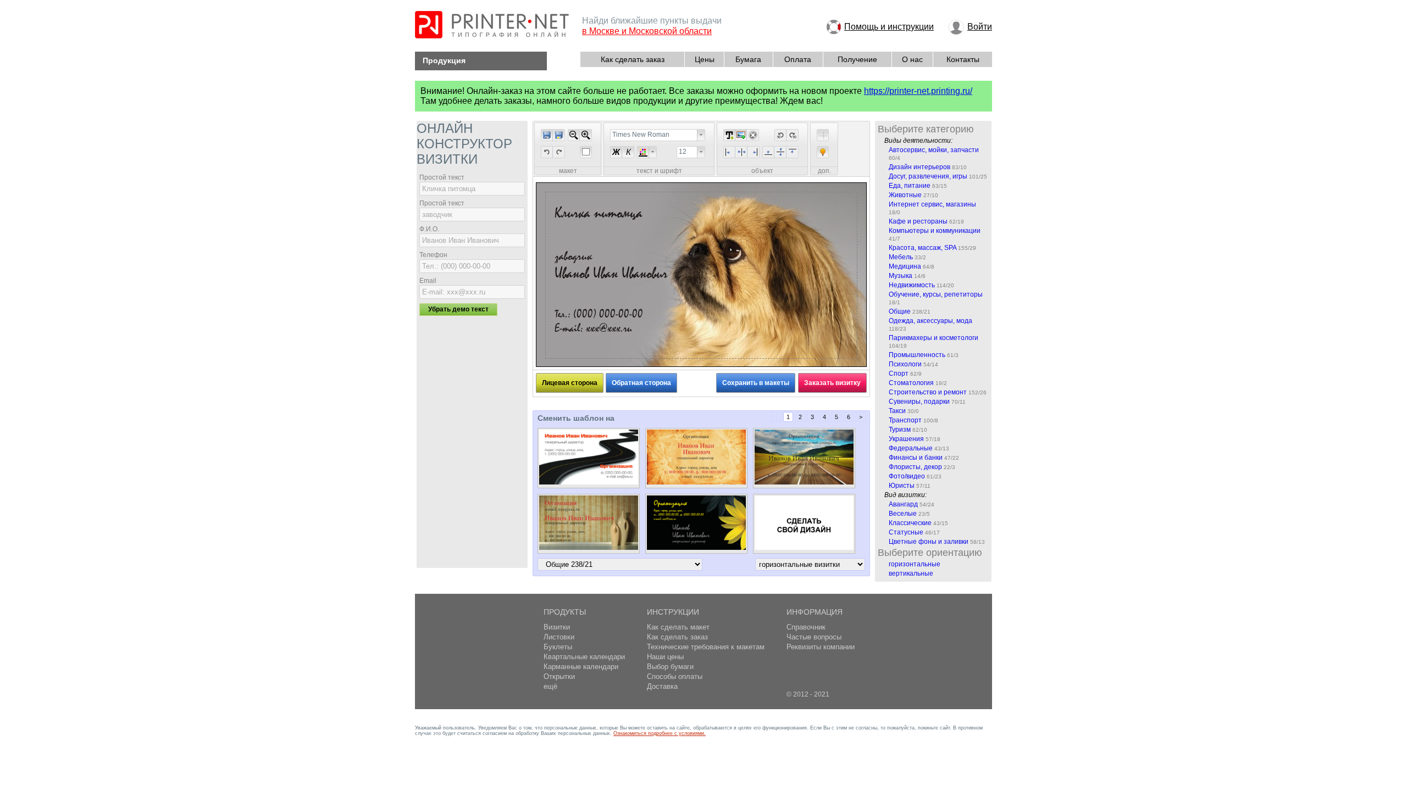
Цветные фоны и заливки (928, 541)
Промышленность (917, 355)
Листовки (559, 637)
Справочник (806, 627)
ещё (550, 686)
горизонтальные (914, 564)
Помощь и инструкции (889, 26)
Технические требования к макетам (706, 647)
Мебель (901, 257)
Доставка (662, 686)
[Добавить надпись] (729, 135)
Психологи (905, 364)
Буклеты (558, 647)
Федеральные (911, 448)
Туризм (900, 429)
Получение (857, 59)
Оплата (797, 59)
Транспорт (905, 420)
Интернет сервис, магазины (932, 204)
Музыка (900, 276)
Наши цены (665, 657)
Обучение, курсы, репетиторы (936, 294)
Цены (704, 59)
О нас (912, 59)
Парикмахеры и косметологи (933, 338)
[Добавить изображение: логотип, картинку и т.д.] (740, 135)
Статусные (906, 532)
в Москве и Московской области (647, 31)
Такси (897, 411)
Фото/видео (907, 476)
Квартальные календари (584, 657)
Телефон (433, 255)
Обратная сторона (641, 383)
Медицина (905, 266)
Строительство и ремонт (928, 392)
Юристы (902, 485)
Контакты (962, 59)
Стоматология (911, 383)
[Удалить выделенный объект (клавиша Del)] (752, 135)
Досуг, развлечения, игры (928, 176)
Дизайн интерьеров (919, 167)
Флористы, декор (915, 467)
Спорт (899, 373)
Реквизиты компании (820, 647)
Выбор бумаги (670, 666)
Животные (905, 195)
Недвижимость (912, 285)
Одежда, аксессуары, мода (930, 321)
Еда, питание (909, 186)
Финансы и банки (916, 457)
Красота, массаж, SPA (922, 248)
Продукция (444, 60)
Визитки (557, 627)
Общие (900, 311)
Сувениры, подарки (919, 401)
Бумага (748, 59)
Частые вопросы (813, 637)
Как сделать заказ (632, 59)
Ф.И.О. (429, 229)
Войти (979, 26)
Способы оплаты (674, 676)
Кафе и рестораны (918, 221)
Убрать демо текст (458, 309)
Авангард (903, 504)
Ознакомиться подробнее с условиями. (659, 733)
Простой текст (441, 177)
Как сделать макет (678, 627)
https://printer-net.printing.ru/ (918, 91)
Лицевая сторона (569, 383)
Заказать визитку (832, 383)
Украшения (906, 439)
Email (427, 281)
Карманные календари (581, 666)
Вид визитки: (905, 495)
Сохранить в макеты (755, 383)
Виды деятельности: (918, 140)
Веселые (903, 513)
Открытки (559, 676)
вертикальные (911, 573)
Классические (910, 523)
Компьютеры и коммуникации (935, 231)
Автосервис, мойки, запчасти (934, 150)
